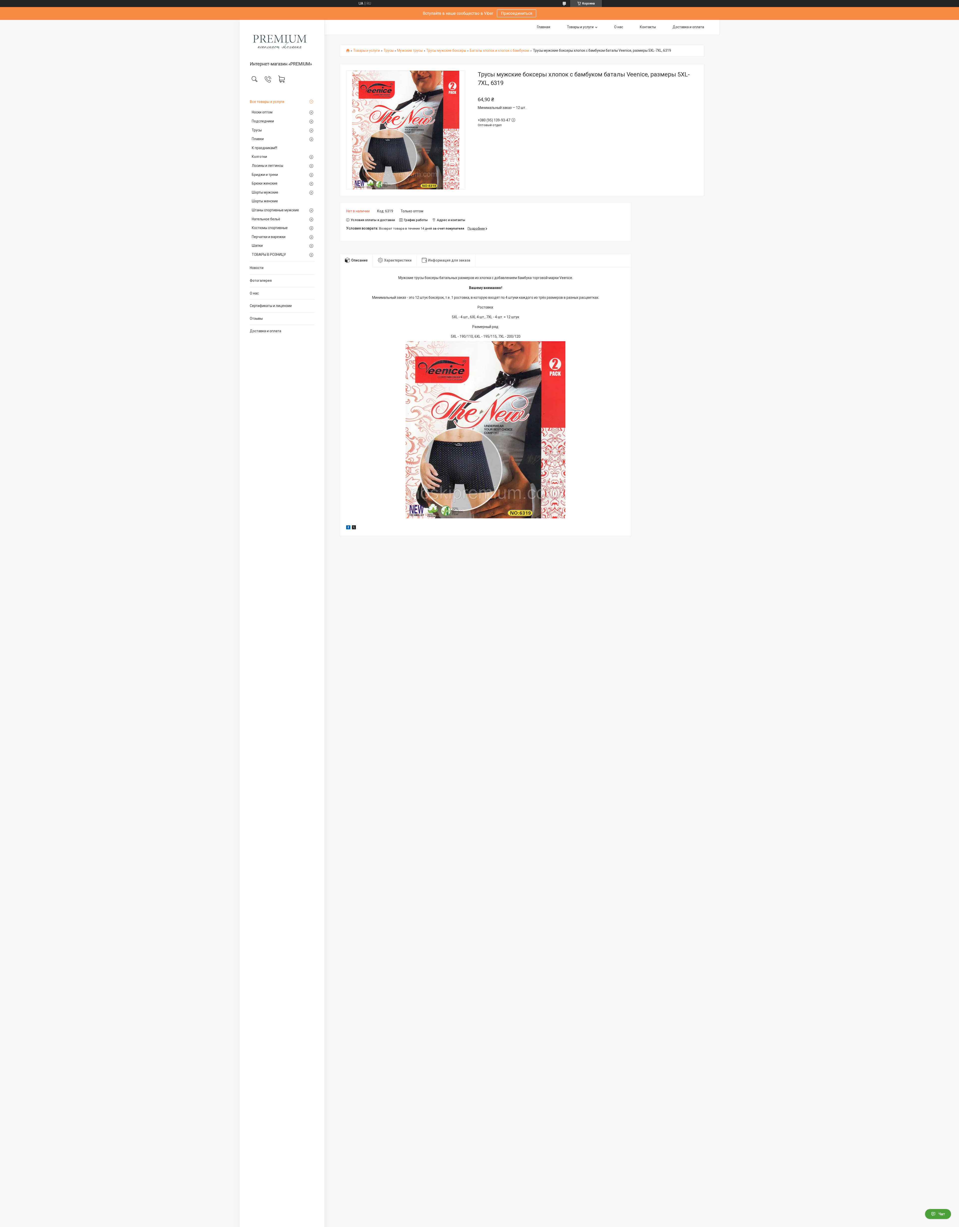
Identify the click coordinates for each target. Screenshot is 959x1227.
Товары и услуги (580, 27)
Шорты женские (265, 201)
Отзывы (256, 318)
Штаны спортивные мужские (275, 210)
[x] (354, 528)
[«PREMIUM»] (282, 40)
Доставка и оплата (265, 331)
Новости (256, 268)
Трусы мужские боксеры (446, 50)
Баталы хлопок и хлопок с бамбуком (499, 50)
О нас (254, 293)
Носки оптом (262, 112)
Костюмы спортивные (270, 228)
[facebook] (348, 528)
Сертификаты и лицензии (271, 306)
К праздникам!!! (264, 148)
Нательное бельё (266, 219)
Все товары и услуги (267, 102)
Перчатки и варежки (268, 237)
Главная (543, 27)
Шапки (257, 246)
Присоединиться (516, 13)
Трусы (257, 130)
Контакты (648, 27)
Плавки (258, 139)
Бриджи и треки (265, 175)
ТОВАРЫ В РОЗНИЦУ (269, 255)
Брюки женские (264, 183)
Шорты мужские (265, 192)
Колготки (259, 157)
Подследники (263, 121)
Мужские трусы (410, 50)
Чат (942, 1214)
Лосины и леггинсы (267, 166)
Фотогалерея (261, 281)
